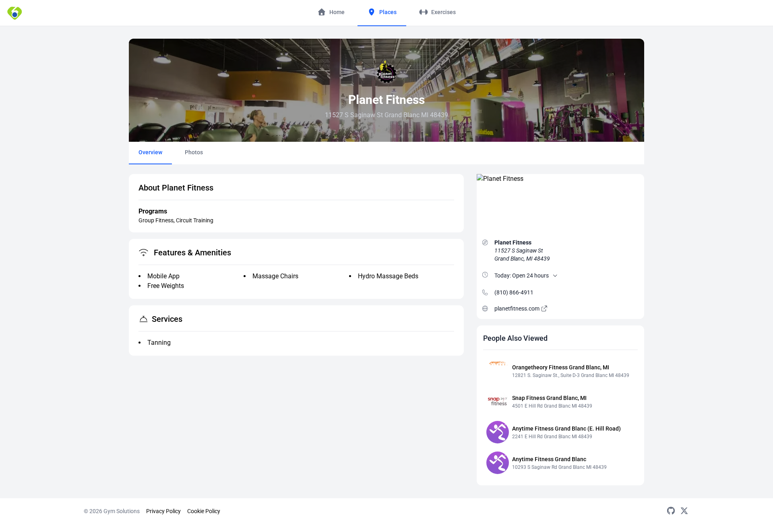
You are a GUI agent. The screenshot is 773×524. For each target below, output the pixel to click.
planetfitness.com (517, 308)
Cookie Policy (203, 511)
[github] (671, 511)
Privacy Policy (163, 511)
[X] (684, 511)
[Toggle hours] (555, 275)
